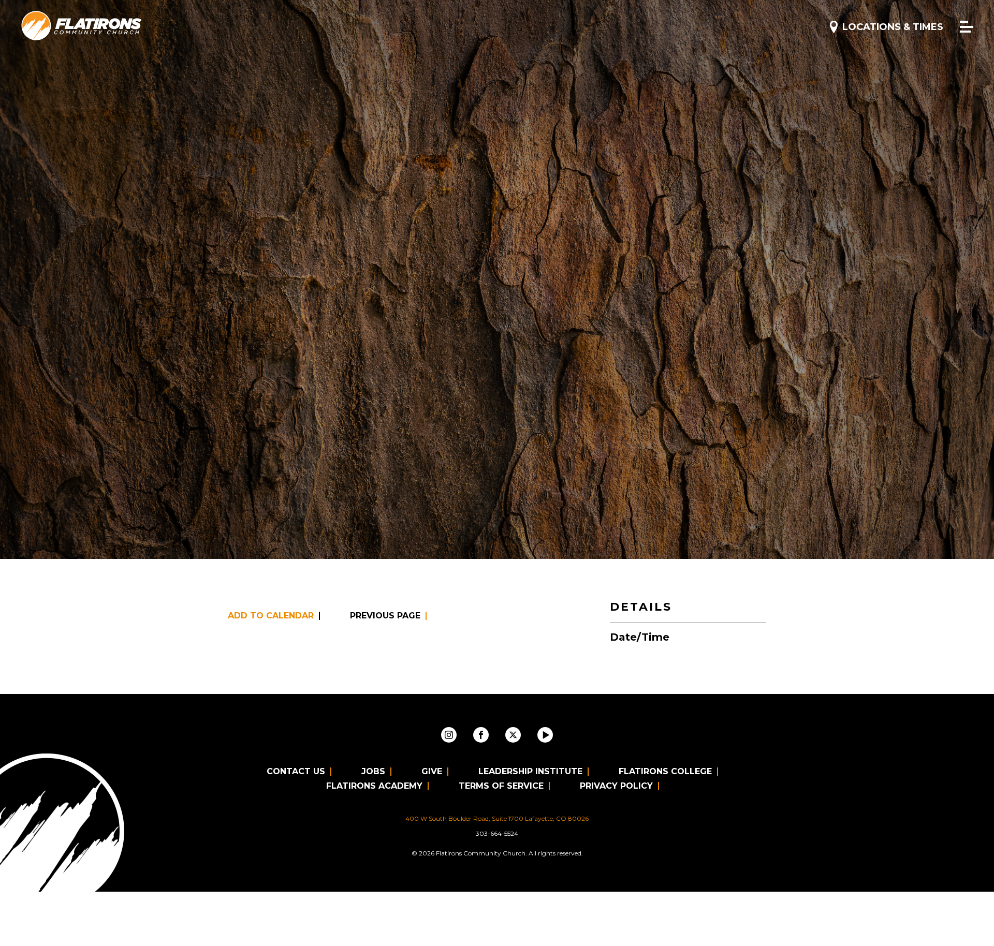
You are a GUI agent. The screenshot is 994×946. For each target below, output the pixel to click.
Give (431, 771)
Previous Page (385, 615)
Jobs (373, 771)
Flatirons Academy (374, 786)
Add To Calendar (271, 615)
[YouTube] (545, 735)
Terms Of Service (501, 786)
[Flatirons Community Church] (82, 26)
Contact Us (296, 771)
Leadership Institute (530, 771)
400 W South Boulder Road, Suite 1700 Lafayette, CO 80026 (497, 818)
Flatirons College (665, 771)
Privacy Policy (616, 786)
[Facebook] (481, 735)
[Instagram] (449, 735)
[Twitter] (513, 735)
